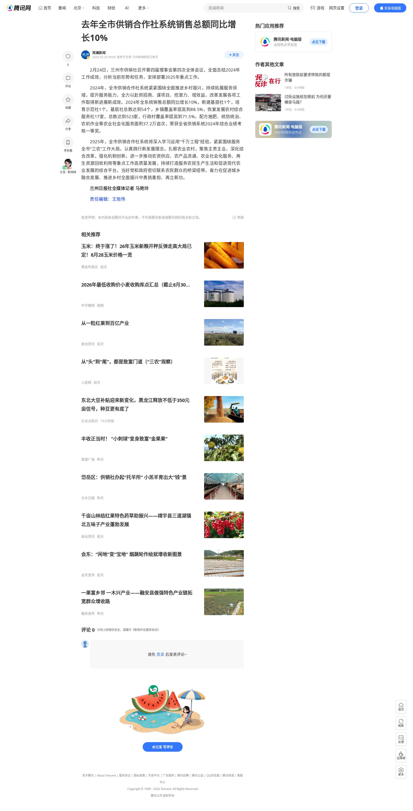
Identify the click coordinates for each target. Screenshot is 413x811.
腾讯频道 (228, 775)
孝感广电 (88, 459)
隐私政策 (139, 775)
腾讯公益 (197, 775)
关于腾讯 (88, 775)
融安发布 (88, 613)
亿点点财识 (89, 421)
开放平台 (154, 775)
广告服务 (168, 775)
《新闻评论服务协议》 (145, 630)
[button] (319, 41)
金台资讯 (88, 344)
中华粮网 (88, 305)
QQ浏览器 (212, 775)
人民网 (86, 382)
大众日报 (88, 498)
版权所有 (168, 796)
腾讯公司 (156, 796)
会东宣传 (88, 575)
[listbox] (162, 423)
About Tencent (106, 775)
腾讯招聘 (183, 775)
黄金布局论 (89, 267)
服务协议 (124, 775)
